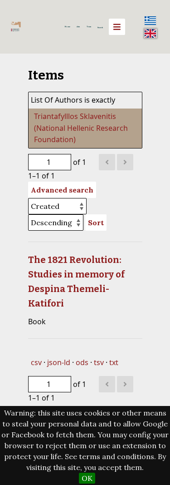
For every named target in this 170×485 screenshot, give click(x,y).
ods (82, 362)
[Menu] (117, 27)
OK (87, 478)
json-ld (58, 362)
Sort (96, 222)
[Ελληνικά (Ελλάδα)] (150, 20)
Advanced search (62, 189)
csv (36, 362)
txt (113, 362)
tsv (99, 362)
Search (100, 27)
